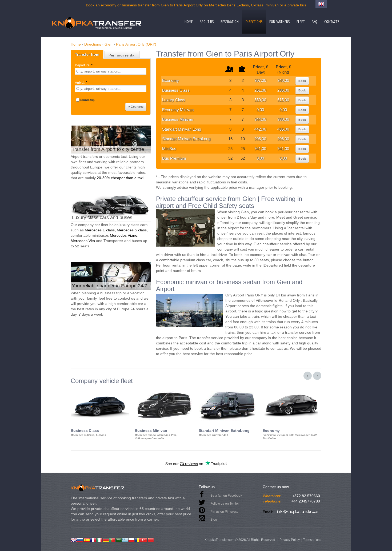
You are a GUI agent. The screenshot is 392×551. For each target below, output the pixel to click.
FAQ (314, 21)
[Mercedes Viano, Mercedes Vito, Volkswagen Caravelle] (164, 389)
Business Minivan (177, 119)
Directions (254, 21)
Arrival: (81, 83)
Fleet (301, 21)
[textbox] (110, 71)
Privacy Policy (289, 540)
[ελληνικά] (125, 539)
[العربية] (118, 539)
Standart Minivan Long (181, 129)
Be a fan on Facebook (226, 495)
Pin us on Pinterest (224, 511)
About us (207, 21)
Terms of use (312, 540)
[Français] (93, 539)
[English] (74, 539)
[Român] (138, 539)
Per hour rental (122, 55)
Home (189, 21)
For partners (279, 21)
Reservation (230, 21)
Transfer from (87, 54)
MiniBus (169, 148)
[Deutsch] (106, 539)
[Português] (112, 539)
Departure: (84, 65)
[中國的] (150, 539)
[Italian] (99, 539)
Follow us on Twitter (224, 503)
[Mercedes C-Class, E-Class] (100, 389)
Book (302, 80)
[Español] (86, 539)
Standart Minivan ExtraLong (186, 138)
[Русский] (80, 539)
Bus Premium (174, 158)
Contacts (331, 21)
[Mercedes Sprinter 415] (228, 389)
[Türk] (144, 539)
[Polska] (131, 539)
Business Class (176, 90)
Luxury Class (173, 100)
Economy (170, 80)
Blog (213, 519)
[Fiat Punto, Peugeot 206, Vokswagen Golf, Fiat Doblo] (292, 389)
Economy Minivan (178, 109)
